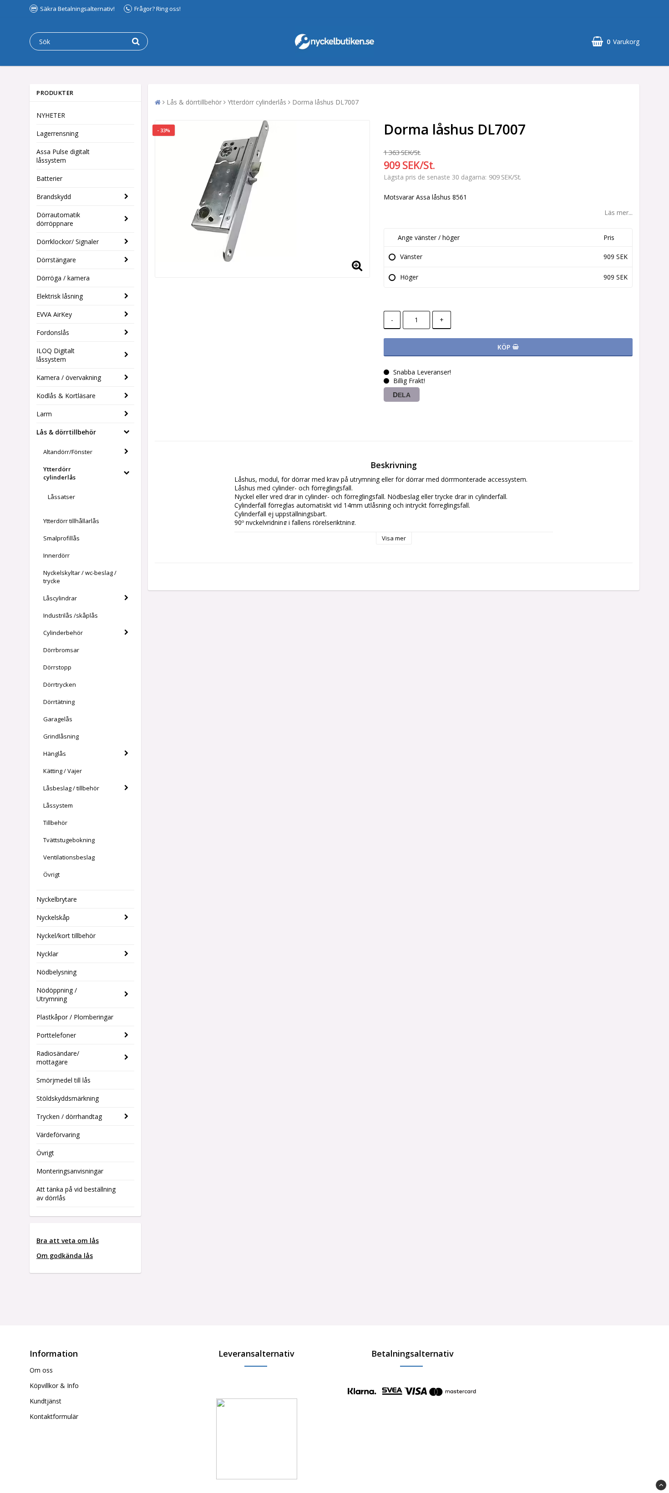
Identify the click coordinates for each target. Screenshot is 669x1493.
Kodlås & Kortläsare (66, 395)
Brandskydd (53, 196)
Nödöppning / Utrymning (56, 994)
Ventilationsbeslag (69, 857)
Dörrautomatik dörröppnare (58, 219)
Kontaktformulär (54, 1416)
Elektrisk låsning (59, 296)
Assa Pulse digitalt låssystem (63, 156)
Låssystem (58, 805)
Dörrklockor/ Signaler (67, 241)
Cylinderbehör (63, 633)
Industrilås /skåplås (70, 615)
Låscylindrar (60, 598)
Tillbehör (55, 823)
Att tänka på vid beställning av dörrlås (76, 1193)
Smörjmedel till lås (63, 1080)
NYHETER (50, 115)
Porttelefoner (56, 1035)
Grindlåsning (61, 736)
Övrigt (51, 874)
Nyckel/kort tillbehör (66, 935)
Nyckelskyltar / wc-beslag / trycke (80, 577)
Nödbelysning (56, 972)
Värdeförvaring (58, 1134)
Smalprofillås (61, 538)
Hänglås (54, 753)
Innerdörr (56, 555)
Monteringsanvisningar (69, 1171)
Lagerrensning (57, 133)
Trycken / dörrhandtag (69, 1116)
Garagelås (57, 719)
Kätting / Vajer (62, 771)
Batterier (49, 178)
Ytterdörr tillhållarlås (71, 521)
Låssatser (61, 497)
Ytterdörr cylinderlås (59, 473)
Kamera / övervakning (68, 377)
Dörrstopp (57, 667)
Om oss (41, 1370)
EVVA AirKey (54, 314)
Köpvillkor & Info (54, 1385)
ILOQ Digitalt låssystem (55, 355)
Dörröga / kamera (63, 278)
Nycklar (47, 953)
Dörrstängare (56, 259)
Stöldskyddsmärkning (67, 1098)
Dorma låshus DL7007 (325, 102)
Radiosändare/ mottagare (57, 1057)
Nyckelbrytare (56, 899)
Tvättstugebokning (69, 840)
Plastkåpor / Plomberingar (74, 1017)
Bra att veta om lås (67, 1240)
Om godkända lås (64, 1255)
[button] (615, 41)
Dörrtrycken (59, 684)
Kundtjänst (45, 1401)
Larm (44, 413)
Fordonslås (52, 332)
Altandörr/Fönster (67, 452)
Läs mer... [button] (618, 212)
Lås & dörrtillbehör (66, 432)
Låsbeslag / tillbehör (71, 788)
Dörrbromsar (61, 650)
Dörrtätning (59, 702)
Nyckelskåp (53, 917)
